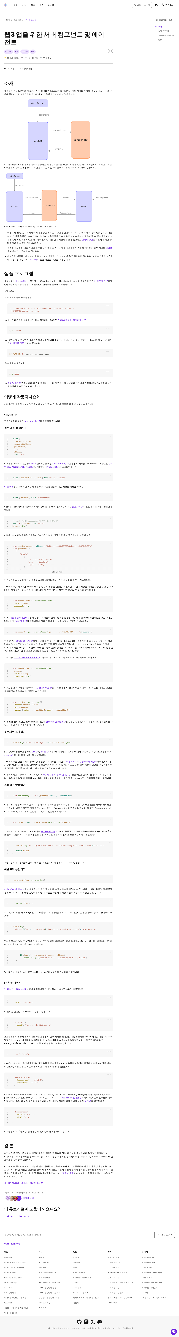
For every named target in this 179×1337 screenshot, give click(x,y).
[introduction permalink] (3, 83)
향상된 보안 (147, 1267)
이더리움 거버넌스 (150, 1287)
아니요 (26, 1216)
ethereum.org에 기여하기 (118, 1272)
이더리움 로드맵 (149, 1262)
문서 (75, 1267)
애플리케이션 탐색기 (47, 1272)
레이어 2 (42, 1307)
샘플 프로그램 (164, 31)
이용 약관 (107, 1328)
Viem (32, 463)
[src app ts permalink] (3, 414)
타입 (60, 463)
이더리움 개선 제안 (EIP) (152, 1282)
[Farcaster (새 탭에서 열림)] (86, 1321)
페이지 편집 (26, 69)
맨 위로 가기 (167, 1235)
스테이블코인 (44, 1277)
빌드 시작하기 (79, 1272)
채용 (83, 1328)
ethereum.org (12, 1243)
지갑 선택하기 (44, 1262)
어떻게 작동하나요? (167, 35)
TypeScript (52, 467)
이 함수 (8, 486)
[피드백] (174, 1332)
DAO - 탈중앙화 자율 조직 (49, 1292)
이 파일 (8, 989)
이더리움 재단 (113, 1287)
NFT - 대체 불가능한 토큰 (49, 1282)
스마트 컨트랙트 (11, 1282)
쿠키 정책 (117, 1328)
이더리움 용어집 (11, 1313)
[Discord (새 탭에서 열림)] (99, 1321)
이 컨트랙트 (101, 281)
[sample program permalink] (3, 273)
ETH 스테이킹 (44, 1302)
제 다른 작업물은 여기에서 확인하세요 (23, 1183)
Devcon (112, 1302)
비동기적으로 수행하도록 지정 (81, 761)
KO (169, 5)
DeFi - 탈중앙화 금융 (47, 1287)
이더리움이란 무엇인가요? (15, 1262)
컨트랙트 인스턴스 (56, 721)
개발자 (7, 20)
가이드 (41, 1257)
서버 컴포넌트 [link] (30, 20)
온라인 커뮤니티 (114, 1262)
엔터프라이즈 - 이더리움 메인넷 (87, 1297)
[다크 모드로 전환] (156, 5)
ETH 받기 (43, 1267)
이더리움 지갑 (10, 1272)
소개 (160, 26)
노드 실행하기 (10, 1292)
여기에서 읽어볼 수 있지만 (56, 774)
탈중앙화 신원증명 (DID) (49, 1297)
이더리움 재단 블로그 (118, 1292)
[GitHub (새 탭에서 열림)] (79, 1321)
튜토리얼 (17, 20)
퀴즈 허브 (8, 1302)
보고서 (145, 1292)
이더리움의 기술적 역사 (152, 1272)
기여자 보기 (28, 1198)
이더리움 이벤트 (114, 1267)
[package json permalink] (3, 982)
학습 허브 (8, 1257)
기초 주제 (77, 1287)
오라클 (109, 248)
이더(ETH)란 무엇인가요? (14, 1267)
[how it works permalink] (3, 396)
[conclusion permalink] (3, 1145)
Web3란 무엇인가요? (13, 1277)
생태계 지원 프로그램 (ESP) (120, 1297)
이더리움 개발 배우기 (82, 1277)
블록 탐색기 (14, 383)
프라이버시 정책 (94, 1328)
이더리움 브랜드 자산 (60, 1328)
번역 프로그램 (113, 1277)
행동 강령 (75, 1328)
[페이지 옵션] (16, 69)
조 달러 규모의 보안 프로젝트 (154, 1297)
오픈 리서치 (147, 1277)
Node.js (21, 989)
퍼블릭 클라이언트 (19, 617)
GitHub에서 (22, 281)
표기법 (70, 1097)
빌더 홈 (76, 1257)
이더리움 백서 (148, 1257)
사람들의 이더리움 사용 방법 (16, 1307)
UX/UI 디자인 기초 (80, 1292)
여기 (88, 1101)
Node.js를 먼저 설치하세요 (72, 320)
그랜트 (76, 1282)
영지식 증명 (87, 239)
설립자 (76, 1302)
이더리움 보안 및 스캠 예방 (15, 1297)
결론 (160, 40)
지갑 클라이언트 (43, 687)
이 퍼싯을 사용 (18, 343)
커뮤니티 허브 (113, 1257)
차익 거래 (32, 259)
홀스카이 (77, 506)
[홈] (5, 5)
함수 (20, 621)
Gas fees (8, 1287)
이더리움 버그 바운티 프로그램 (120, 1282)
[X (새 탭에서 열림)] (93, 1321)
